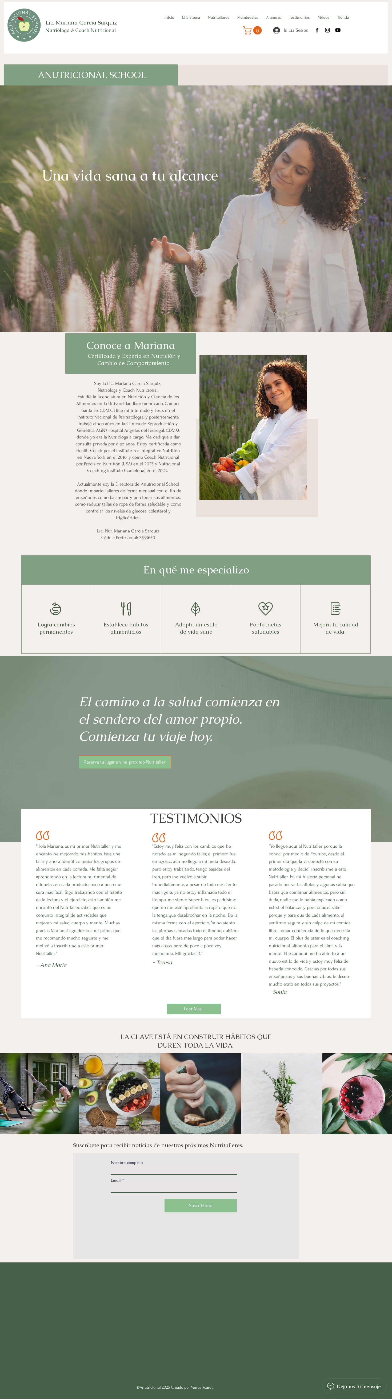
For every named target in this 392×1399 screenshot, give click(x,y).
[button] (253, 30)
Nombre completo (127, 1162)
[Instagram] (327, 30)
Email (116, 1180)
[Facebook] (317, 30)
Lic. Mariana (62, 22)
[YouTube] (338, 30)
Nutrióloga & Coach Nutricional (81, 30)
